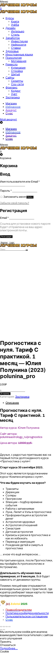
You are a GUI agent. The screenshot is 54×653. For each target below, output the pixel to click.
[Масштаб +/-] (9, 626)
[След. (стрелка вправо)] (4, 629)
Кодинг (16, 90)
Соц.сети (17, 84)
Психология (14, 57)
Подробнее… (9, 648)
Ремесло (12, 64)
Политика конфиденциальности (27, 613)
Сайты (10, 77)
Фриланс (11, 87)
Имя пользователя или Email (20, 181)
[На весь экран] (7, 626)
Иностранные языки (19, 54)
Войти (29, 197)
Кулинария (18, 67)
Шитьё (15, 74)
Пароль (6, 190)
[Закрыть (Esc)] (1, 626)
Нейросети (18, 44)
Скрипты (17, 80)
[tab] (30, 402)
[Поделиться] (4, 626)
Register (4, 243)
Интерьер (17, 31)
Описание (12, 402)
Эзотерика (13, 97)
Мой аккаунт (8, 119)
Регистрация (6, 237)
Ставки (16, 47)
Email (4, 217)
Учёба (15, 24)
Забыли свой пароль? (14, 202)
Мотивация (18, 61)
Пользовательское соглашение (27, 616)
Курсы (10, 18)
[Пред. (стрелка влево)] (1, 629)
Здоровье (12, 51)
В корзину (5, 394)
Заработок (13, 37)
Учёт (14, 94)
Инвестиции (19, 41)
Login (12, 243)
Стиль (15, 34)
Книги (15, 21)
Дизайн (11, 28)
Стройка (17, 71)
